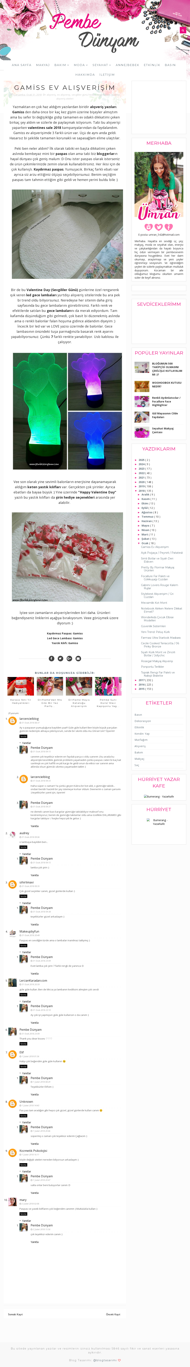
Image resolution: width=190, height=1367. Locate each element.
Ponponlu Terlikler (152, 666)
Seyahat (100, 65)
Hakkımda (85, 74)
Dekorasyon (143, 721)
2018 (142, 490)
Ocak (145, 543)
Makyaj (43, 65)
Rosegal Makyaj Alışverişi (157, 661)
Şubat (146, 538)
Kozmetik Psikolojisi (33, 1151)
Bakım (60, 65)
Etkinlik (152, 65)
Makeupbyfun (29, 931)
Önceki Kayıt (113, 1314)
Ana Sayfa (22, 65)
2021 (142, 477)
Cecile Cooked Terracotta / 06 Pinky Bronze (160, 645)
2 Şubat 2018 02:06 (30, 1203)
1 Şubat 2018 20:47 (41, 1180)
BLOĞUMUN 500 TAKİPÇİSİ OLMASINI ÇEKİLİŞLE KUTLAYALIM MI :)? (167, 369)
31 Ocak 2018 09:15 (42, 751)
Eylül (145, 508)
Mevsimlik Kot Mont (154, 602)
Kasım (146, 499)
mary (23, 1200)
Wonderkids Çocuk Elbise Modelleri (157, 619)
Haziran (147, 521)
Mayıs (146, 525)
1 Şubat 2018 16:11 (30, 1154)
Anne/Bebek (127, 65)
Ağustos (147, 512)
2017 (142, 680)
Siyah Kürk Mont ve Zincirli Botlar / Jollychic (158, 654)
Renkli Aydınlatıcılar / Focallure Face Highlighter (166, 401)
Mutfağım (141, 740)
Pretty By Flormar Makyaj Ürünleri (157, 569)
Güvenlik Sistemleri (153, 626)
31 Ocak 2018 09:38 (42, 911)
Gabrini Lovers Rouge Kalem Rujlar (159, 586)
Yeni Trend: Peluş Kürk (155, 632)
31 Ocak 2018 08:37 (31, 722)
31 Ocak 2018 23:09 (42, 960)
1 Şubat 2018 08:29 (41, 1081)
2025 (142, 460)
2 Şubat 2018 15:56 (41, 1229)
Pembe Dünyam (42, 748)
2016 (142, 684)
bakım (139, 752)
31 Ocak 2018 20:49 (31, 935)
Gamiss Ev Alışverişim (155, 547)
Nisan (146, 530)
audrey (24, 833)
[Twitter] (60, 658)
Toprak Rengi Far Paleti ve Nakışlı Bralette (158, 674)
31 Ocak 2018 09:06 (31, 837)
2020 (142, 482)
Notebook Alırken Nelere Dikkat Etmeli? (161, 610)
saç (137, 765)
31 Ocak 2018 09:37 (42, 806)
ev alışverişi (63, 94)
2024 (142, 464)
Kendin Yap (142, 733)
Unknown (26, 1102)
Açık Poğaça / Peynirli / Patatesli (162, 552)
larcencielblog (29, 719)
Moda (79, 65)
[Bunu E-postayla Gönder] (78, 658)
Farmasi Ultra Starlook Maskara (161, 637)
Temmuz (148, 516)
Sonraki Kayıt (15, 1314)
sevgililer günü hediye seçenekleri (91, 94)
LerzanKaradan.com (33, 980)
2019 (142, 486)
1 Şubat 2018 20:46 (41, 1130)
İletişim (107, 74)
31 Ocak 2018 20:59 (31, 984)
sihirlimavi (26, 882)
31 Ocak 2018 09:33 (42, 780)
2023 (142, 468)
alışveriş (51, 94)
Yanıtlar (26, 743)
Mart (145, 534)
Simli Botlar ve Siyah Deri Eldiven (157, 560)
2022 (142, 473)
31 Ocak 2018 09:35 (31, 886)
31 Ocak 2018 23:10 (42, 1010)
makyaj (139, 758)
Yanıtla (23, 736)
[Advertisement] (162, 108)
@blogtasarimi (105, 1360)
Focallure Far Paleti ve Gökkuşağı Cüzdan (155, 578)
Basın (170, 65)
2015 (142, 689)
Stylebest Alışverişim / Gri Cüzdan (157, 595)
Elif (21, 1052)
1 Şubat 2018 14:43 (30, 1105)
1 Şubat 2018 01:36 (30, 1056)
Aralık (146, 494)
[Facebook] (51, 658)
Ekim (145, 503)
